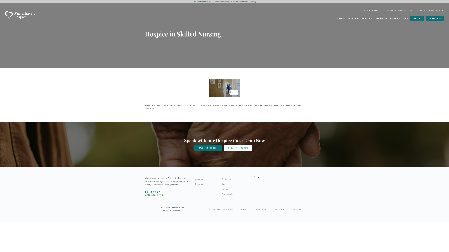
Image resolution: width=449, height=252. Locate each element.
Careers (417, 18)
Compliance (296, 209)
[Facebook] (254, 178)
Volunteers (381, 18)
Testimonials (227, 194)
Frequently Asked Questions (399, 10)
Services (341, 18)
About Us (367, 18)
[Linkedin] (258, 178)
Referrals (395, 18)
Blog (405, 18)
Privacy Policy (259, 209)
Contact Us (435, 18)
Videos (225, 189)
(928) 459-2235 (371, 10)
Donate (243, 209)
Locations (353, 18)
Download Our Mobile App (429, 10)
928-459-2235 (154, 195)
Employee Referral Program (221, 209)
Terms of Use (278, 209)
